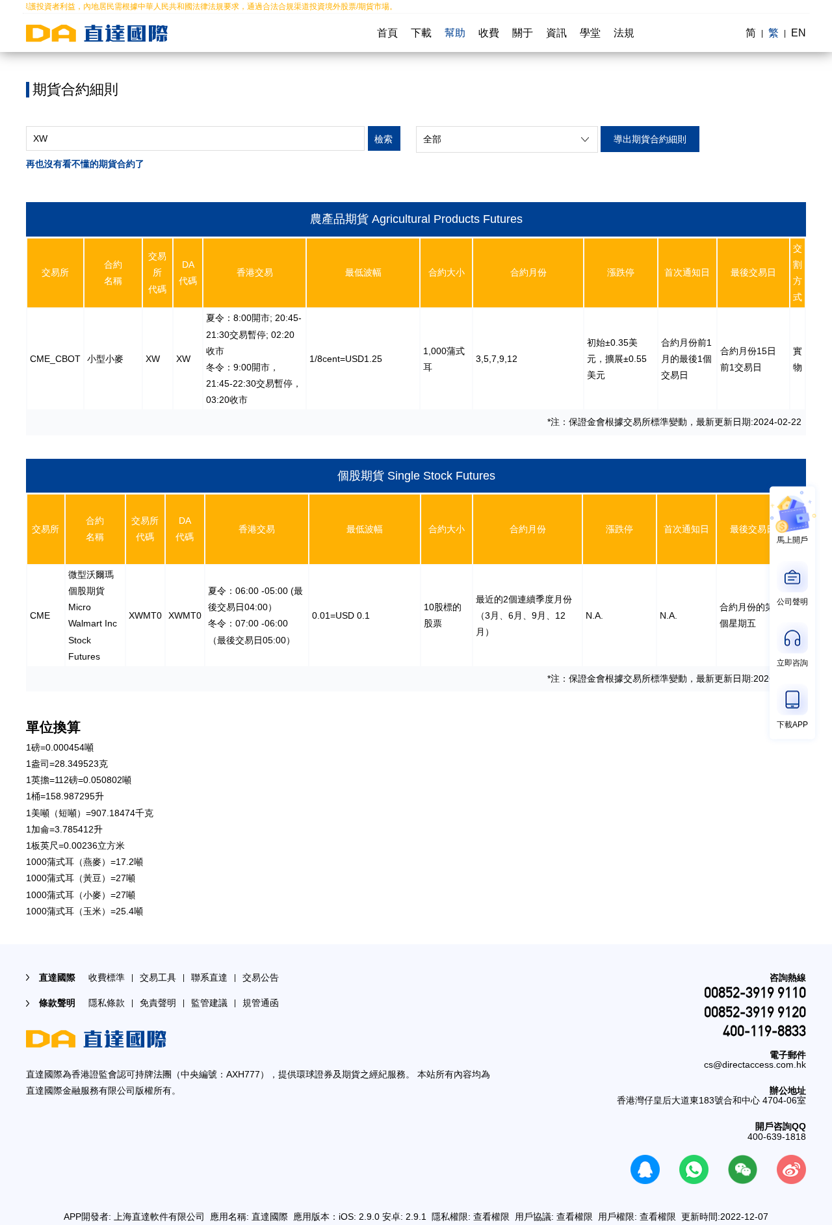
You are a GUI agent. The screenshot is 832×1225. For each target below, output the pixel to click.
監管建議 (209, 1003)
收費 (488, 32)
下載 (421, 32)
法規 (624, 32)
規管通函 (260, 1003)
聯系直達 (209, 977)
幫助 (455, 32)
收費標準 (106, 977)
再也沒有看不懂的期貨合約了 (85, 164)
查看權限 (491, 1216)
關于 (522, 32)
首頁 (387, 32)
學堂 (590, 32)
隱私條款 (106, 1003)
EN (798, 32)
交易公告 (260, 977)
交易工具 (158, 977)
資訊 (556, 32)
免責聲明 (158, 1003)
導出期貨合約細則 (650, 139)
